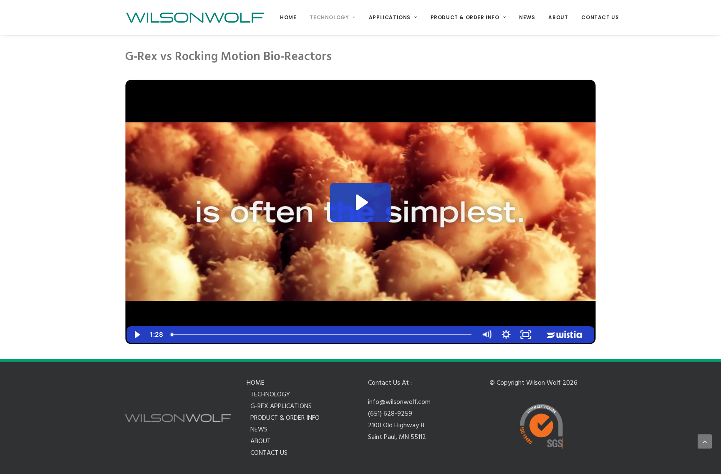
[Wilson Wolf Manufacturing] (195, 17)
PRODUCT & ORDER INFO (465, 17)
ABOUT (558, 17)
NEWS (527, 17)
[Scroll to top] (705, 441)
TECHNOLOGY (329, 17)
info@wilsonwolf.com (399, 402)
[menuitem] (291, 17)
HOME (288, 17)
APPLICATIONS (390, 17)
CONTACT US (600, 17)
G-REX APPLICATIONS (281, 406)
